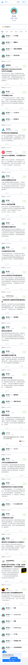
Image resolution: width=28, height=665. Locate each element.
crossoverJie (17, 614)
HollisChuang (9, 296)
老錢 (15, 621)
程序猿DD (16, 119)
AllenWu (8, 129)
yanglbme (16, 112)
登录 (23, 2)
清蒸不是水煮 (17, 401)
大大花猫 (16, 35)
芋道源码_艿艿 (17, 640)
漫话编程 (16, 317)
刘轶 (7, 588)
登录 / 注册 (11, 660)
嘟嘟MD (16, 42)
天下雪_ (16, 634)
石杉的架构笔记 (10, 560)
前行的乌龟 (16, 55)
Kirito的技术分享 (18, 504)
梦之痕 (7, 35)
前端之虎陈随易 (18, 49)
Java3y (16, 448)
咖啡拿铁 (8, 65)
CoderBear (9, 151)
